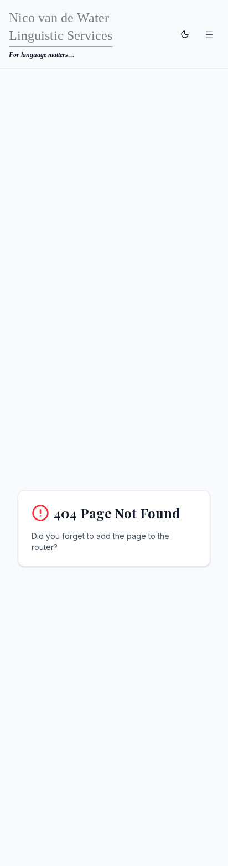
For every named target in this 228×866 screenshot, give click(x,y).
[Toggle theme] (185, 34)
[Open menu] (209, 34)
